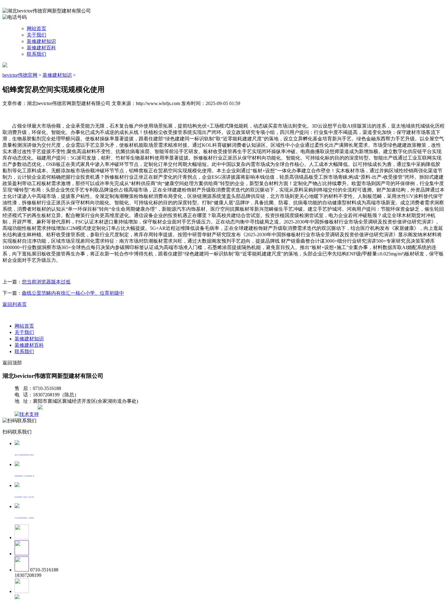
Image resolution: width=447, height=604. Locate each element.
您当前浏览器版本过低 (46, 281)
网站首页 (36, 28)
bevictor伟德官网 (19, 75)
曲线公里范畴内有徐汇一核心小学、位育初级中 (73, 293)
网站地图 (26, 407)
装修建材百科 (41, 47)
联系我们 (36, 54)
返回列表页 (14, 304)
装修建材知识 (41, 41)
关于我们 (36, 34)
